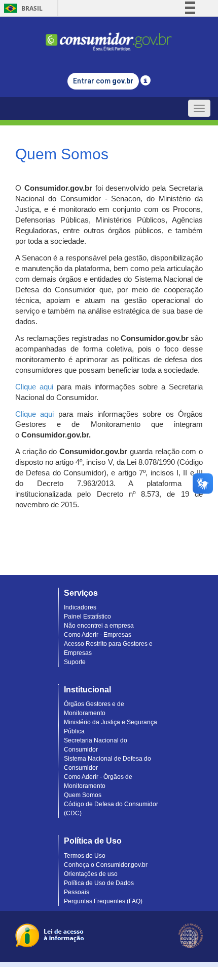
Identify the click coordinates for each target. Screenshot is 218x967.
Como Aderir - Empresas (97, 634)
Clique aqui (34, 387)
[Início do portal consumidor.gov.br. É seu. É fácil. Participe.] (109, 37)
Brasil (21, 8)
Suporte (75, 662)
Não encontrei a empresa (99, 625)
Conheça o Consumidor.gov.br (106, 864)
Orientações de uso (91, 873)
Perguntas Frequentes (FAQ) (103, 901)
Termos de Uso (84, 855)
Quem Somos (82, 795)
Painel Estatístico (87, 616)
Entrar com (103, 81)
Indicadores (80, 607)
